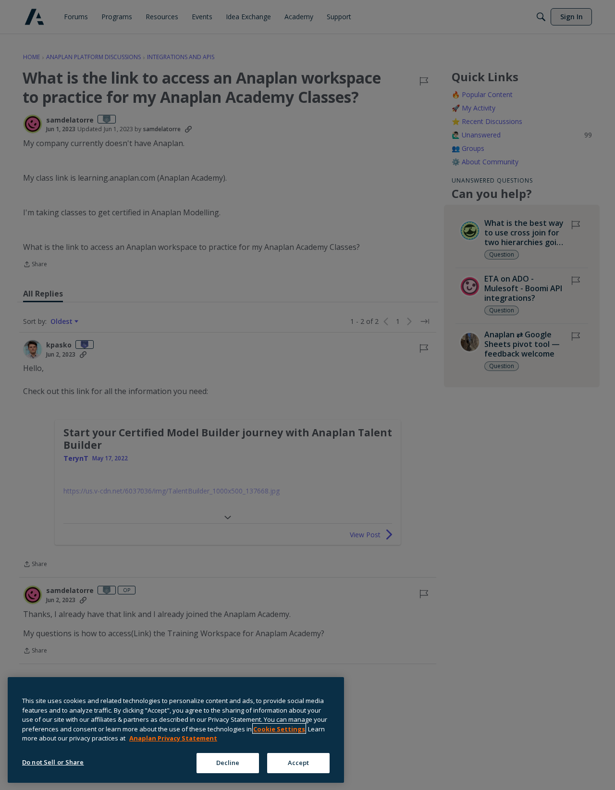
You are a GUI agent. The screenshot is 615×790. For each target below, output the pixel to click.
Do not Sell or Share (53, 761)
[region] (176, 729)
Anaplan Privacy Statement (173, 738)
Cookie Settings (279, 728)
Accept (298, 762)
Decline (228, 762)
